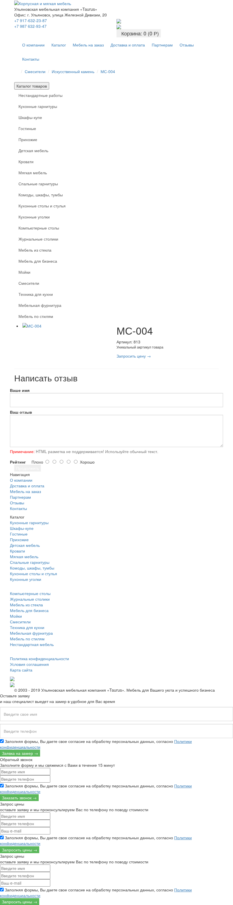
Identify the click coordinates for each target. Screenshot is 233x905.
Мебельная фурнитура (39, 305)
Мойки (24, 272)
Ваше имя (20, 390)
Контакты (30, 59)
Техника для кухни (35, 294)
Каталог (58, 45)
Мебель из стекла (34, 250)
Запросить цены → (19, 850)
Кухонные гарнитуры (37, 106)
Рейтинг (18, 462)
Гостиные (27, 128)
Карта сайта (21, 670)
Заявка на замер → (20, 753)
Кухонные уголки (34, 217)
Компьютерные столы (38, 228)
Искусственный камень (73, 71)
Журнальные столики (38, 239)
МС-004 (108, 71)
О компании (33, 45)
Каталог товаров (31, 86)
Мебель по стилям (35, 316)
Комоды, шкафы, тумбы (40, 194)
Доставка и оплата (128, 45)
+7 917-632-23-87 (30, 20)
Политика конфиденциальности (39, 658)
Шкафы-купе (30, 117)
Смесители (35, 71)
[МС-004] (68, 326)
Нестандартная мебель (32, 644)
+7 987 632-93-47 (30, 26)
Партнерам (162, 45)
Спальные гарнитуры (38, 183)
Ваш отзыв (21, 412)
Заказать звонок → (19, 797)
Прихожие (27, 139)
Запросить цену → (133, 356)
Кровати (26, 161)
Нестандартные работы (40, 95)
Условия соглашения (29, 664)
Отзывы (187, 45)
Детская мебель (33, 150)
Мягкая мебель (32, 172)
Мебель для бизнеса (37, 261)
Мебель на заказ (88, 45)
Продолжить (27, 468)
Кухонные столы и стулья (42, 206)
